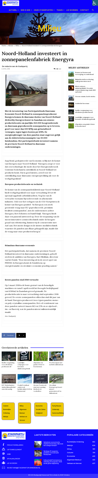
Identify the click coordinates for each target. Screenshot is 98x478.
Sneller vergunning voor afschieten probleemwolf (8, 365)
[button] (93, 10)
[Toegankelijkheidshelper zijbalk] (95, 3)
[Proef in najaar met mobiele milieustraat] (56, 356)
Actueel (13, 10)
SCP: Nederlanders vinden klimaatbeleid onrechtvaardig (8, 387)
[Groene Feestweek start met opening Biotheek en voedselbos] (40, 378)
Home (4, 46)
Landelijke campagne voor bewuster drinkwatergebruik (85, 118)
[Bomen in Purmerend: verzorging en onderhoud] (71, 74)
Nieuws (10, 46)
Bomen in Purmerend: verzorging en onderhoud (84, 73)
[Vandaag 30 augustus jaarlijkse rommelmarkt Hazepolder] (38, 453)
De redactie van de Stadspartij (14, 66)
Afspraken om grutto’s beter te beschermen (38, 365)
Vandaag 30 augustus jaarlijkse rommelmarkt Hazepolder (51, 452)
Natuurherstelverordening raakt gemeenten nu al (84, 80)
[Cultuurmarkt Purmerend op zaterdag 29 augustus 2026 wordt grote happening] (38, 462)
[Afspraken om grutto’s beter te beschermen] (40, 356)
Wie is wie (25, 10)
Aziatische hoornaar (82, 103)
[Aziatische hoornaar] (71, 105)
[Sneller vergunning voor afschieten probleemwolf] (9, 356)
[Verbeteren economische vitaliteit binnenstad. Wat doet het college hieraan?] (38, 444)
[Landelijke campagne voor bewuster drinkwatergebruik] (25, 356)
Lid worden (72, 10)
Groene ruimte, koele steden (85, 96)
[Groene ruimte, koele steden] (71, 98)
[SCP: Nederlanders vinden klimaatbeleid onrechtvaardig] (9, 378)
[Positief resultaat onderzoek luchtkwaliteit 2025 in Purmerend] (25, 378)
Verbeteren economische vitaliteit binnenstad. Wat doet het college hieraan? (53, 443)
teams (60, 10)
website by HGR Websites (61, 475)
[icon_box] (12, 445)
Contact (84, 10)
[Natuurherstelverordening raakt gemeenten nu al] (71, 80)
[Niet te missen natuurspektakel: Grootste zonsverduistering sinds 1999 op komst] (71, 87)
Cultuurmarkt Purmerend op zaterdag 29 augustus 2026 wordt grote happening (53, 461)
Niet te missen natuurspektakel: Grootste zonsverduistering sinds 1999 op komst (85, 89)
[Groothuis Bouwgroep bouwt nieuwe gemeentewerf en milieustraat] (56, 378)
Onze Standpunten (43, 10)
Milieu (17, 46)
